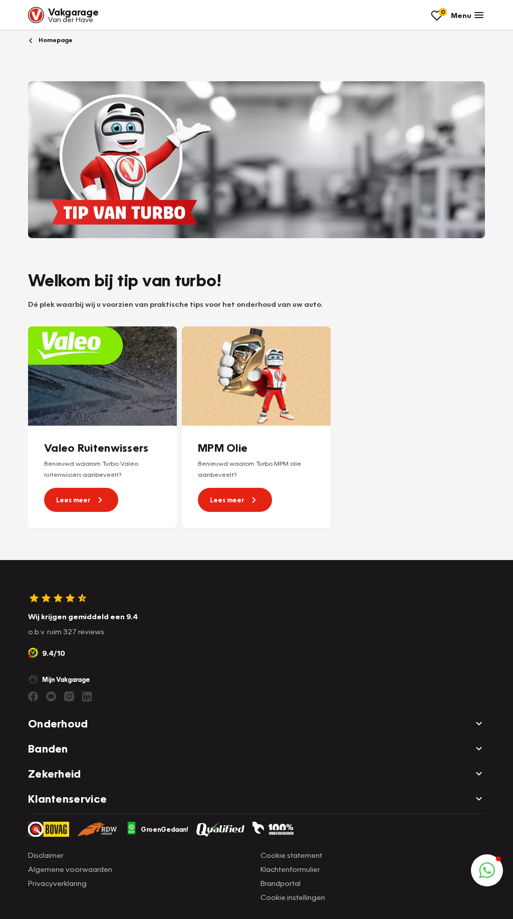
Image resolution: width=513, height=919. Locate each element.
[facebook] (33, 696)
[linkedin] (87, 696)
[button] (487, 870)
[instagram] (69, 696)
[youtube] (51, 696)
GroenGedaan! (164, 829)
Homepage (55, 40)
